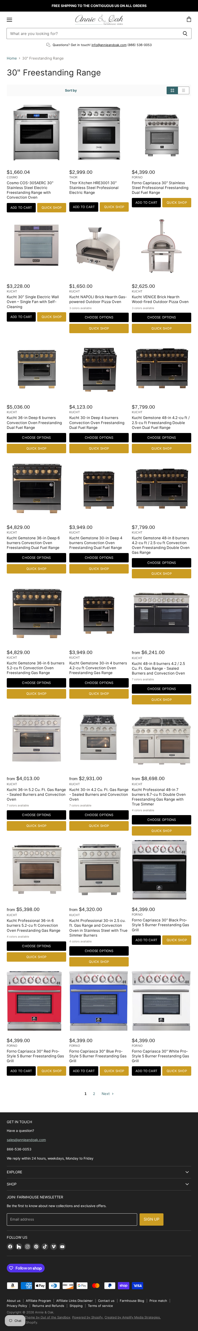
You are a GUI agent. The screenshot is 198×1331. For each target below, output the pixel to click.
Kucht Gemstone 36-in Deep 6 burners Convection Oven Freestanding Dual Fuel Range (33, 543)
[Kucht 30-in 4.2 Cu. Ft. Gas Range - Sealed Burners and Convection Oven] (99, 739)
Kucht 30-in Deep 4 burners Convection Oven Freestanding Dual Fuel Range (96, 422)
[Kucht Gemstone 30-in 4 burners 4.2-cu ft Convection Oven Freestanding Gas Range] (99, 612)
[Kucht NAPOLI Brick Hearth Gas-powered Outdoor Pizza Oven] (99, 246)
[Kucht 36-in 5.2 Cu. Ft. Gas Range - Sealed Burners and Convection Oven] (36, 739)
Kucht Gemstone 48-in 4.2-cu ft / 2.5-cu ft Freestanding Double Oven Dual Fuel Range (161, 422)
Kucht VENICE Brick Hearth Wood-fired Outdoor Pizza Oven (160, 299)
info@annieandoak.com (109, 45)
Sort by (71, 90)
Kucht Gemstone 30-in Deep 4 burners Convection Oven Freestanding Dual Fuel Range (95, 543)
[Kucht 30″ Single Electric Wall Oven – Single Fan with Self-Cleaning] (36, 246)
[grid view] (172, 90)
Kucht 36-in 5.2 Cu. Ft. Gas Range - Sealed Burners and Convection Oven (36, 794)
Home (12, 58)
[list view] (183, 90)
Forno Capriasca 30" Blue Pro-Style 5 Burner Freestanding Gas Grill (98, 1056)
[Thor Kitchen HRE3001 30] (99, 132)
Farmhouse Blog (132, 1301)
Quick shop (52, 207)
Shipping (76, 1306)
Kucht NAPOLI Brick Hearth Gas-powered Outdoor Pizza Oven (98, 299)
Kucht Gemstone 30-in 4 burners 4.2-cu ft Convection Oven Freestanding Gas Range (98, 668)
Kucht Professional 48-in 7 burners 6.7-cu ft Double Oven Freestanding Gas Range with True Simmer (159, 796)
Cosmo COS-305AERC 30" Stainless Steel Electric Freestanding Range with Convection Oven (30, 190)
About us (14, 1301)
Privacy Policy (17, 1306)
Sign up (151, 1219)
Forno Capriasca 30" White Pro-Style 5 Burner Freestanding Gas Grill (160, 1056)
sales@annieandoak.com (26, 1140)
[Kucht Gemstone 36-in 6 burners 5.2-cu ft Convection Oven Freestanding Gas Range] (36, 612)
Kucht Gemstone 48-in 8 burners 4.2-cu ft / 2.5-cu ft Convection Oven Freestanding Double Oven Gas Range (161, 545)
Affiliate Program (38, 1301)
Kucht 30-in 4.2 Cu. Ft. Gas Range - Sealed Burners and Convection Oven (98, 794)
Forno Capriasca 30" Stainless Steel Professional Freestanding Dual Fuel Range (160, 188)
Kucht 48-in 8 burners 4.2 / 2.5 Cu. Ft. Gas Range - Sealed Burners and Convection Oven (158, 668)
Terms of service (100, 1306)
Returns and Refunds (48, 1306)
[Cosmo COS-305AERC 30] (36, 132)
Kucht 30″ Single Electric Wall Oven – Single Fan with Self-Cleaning (33, 302)
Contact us (106, 1301)
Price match (158, 1301)
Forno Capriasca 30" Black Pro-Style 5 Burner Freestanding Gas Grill (160, 925)
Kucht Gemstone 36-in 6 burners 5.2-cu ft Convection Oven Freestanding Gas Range (35, 668)
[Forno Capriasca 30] (161, 132)
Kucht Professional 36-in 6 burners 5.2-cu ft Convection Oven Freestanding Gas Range (33, 925)
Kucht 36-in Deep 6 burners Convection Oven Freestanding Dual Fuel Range (34, 422)
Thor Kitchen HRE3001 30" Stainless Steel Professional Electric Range (94, 188)
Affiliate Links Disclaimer (74, 1301)
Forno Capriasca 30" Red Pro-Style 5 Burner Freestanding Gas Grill (35, 1056)
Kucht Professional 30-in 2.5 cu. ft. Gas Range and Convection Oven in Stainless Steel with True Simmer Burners (98, 927)
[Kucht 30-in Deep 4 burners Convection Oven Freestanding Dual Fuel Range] (99, 367)
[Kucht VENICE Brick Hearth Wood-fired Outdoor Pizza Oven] (161, 246)
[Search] (185, 33)
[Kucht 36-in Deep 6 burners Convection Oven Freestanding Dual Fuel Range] (36, 367)
